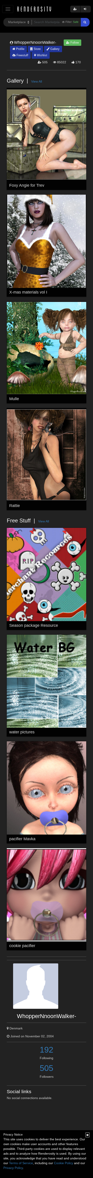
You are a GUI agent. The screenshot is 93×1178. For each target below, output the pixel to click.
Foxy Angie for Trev (26, 185)
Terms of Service (21, 1163)
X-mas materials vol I (28, 292)
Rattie (14, 505)
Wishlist (41, 55)
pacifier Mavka (22, 839)
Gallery (54, 49)
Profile (19, 49)
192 (46, 1049)
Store (37, 49)
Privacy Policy (13, 1168)
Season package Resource (33, 625)
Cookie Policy (63, 1163)
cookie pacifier (22, 945)
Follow (74, 42)
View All (36, 81)
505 (46, 1068)
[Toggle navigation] (7, 9)
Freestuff (22, 55)
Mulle (14, 399)
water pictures (22, 732)
